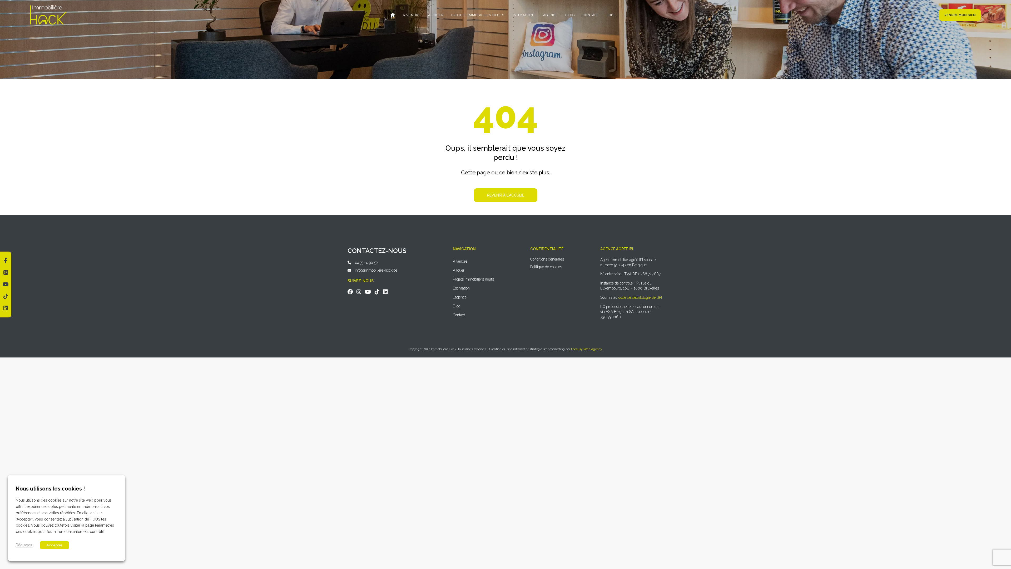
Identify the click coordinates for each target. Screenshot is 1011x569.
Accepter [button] (54, 545)
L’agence (549, 15)
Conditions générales (547, 259)
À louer (435, 15)
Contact (591, 15)
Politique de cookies (546, 267)
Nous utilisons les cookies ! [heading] (50, 488)
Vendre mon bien (960, 15)
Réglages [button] (24, 545)
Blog (570, 15)
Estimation (522, 15)
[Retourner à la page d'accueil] (48, 7)
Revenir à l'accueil (505, 195)
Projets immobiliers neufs (477, 15)
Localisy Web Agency (586, 349)
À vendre (412, 15)
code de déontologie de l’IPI (640, 297)
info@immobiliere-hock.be (376, 270)
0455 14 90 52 (366, 263)
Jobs (611, 15)
